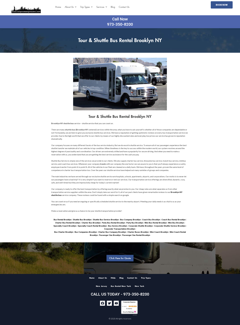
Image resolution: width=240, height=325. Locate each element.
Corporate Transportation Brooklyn (119, 229)
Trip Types (85, 6)
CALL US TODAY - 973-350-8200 (120, 294)
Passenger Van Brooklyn (110, 235)
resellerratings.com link (129, 312)
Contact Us (124, 6)
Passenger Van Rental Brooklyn (136, 235)
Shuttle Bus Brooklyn (82, 220)
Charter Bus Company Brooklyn (112, 232)
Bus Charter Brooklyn (63, 232)
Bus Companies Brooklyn (85, 232)
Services (100, 6)
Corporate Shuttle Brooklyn (140, 226)
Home (58, 6)
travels (103, 164)
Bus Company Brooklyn (130, 220)
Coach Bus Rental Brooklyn (174, 220)
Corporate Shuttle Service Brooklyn (170, 226)
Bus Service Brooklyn (117, 226)
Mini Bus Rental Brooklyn (156, 223)
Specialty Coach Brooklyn (65, 226)
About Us (69, 6)
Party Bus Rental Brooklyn (113, 223)
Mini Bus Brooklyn (176, 223)
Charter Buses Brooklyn (138, 232)
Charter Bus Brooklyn (91, 223)
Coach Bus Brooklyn (151, 220)
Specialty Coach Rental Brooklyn (92, 226)
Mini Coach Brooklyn (159, 232)
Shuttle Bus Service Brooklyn (106, 220)
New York (139, 286)
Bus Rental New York (121, 286)
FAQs (113, 278)
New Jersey (101, 286)
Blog (113, 6)
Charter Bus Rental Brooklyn (67, 223)
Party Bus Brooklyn (134, 223)
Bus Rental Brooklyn (63, 220)
